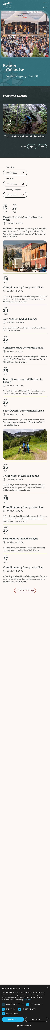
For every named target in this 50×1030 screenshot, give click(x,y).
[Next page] (42, 146)
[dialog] (25, 1007)
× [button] (47, 987)
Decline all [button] (37, 1019)
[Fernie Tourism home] (7, 4)
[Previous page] (31, 146)
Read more (27, 1000)
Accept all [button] (12, 1019)
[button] (25, 1025)
